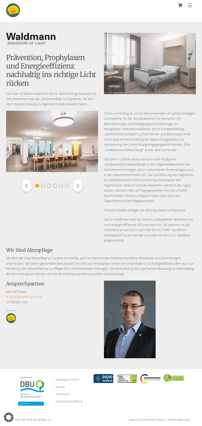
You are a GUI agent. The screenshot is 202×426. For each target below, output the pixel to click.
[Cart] (180, 5)
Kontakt (60, 387)
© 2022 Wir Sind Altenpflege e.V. (32, 419)
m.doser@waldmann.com (24, 297)
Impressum (63, 394)
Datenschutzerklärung (69, 401)
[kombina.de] (13, 15)
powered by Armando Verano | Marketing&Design (159, 419)
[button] (8, 417)
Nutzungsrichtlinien (67, 379)
